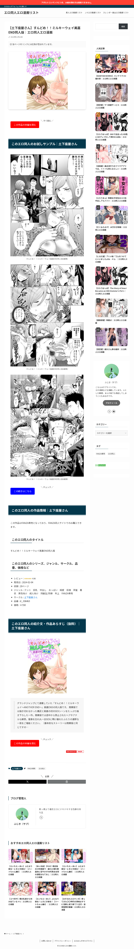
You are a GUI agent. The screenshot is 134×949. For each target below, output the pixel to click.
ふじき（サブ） (22, 823)
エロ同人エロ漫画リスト (21, 12)
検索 (123, 26)
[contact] (113, 411)
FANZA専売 (31, 768)
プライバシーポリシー (62, 941)
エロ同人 (42, 768)
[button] (27, 782)
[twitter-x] (41, 817)
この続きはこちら (23, 491)
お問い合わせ (46, 941)
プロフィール (111, 403)
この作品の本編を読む (25, 124)
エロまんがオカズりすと (83, 941)
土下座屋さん (31, 597)
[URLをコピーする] (67, 782)
